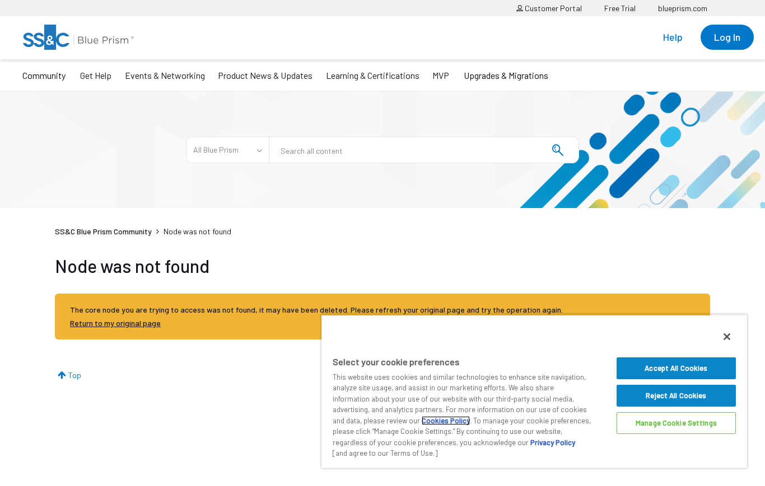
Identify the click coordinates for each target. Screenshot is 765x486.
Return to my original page (115, 323)
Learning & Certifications (372, 75)
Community (44, 75)
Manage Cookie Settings (676, 422)
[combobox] (424, 149)
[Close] (727, 336)
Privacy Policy (552, 442)
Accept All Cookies (676, 368)
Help (673, 37)
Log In (727, 37)
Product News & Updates (265, 75)
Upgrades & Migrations (506, 75)
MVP (440, 75)
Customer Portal (552, 8)
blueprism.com (682, 8)
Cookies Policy (446, 420)
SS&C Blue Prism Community (103, 231)
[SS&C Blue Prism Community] (78, 37)
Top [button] (74, 375)
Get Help (95, 75)
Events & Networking (165, 75)
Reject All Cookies (676, 395)
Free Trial (620, 8)
